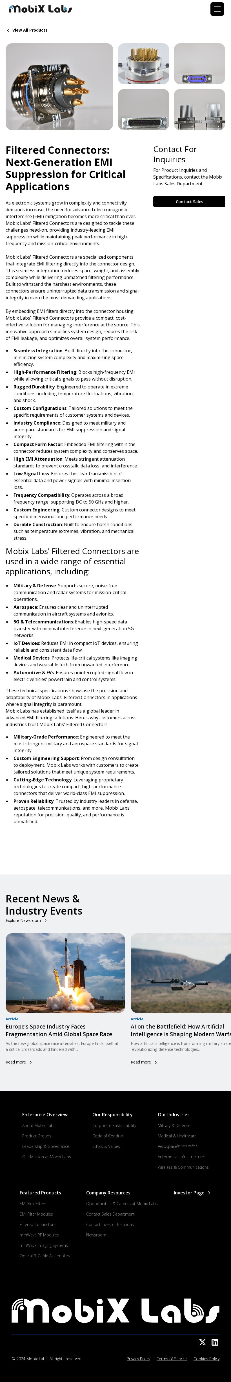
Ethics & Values (106, 1146)
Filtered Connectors (37, 1224)
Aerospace (177, 1146)
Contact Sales (189, 201)
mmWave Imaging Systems (44, 1245)
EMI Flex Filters (33, 1203)
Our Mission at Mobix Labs (46, 1156)
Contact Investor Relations (110, 1224)
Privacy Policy (138, 1358)
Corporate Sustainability (114, 1125)
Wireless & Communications (183, 1167)
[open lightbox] (59, 86)
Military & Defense (174, 1125)
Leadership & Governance (45, 1146)
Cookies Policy (206, 1358)
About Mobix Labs (38, 1125)
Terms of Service (172, 1358)
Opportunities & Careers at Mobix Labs (122, 1203)
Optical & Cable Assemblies (45, 1255)
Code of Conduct (108, 1136)
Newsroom (96, 1235)
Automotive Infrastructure (181, 1156)
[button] (216, 9)
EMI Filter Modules (36, 1214)
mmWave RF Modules (39, 1235)
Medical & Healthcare (177, 1136)
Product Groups (36, 1136)
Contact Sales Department (110, 1214)
